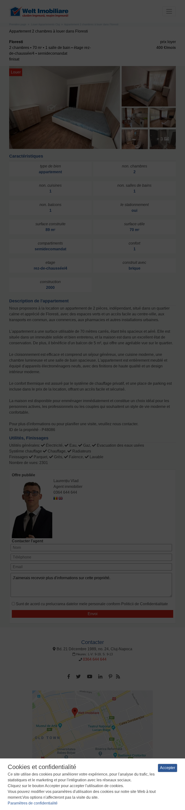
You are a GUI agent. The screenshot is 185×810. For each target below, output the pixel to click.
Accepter (167, 768)
